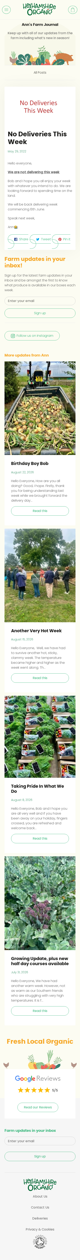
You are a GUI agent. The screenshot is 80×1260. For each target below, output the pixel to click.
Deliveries (40, 1218)
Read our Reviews (38, 1107)
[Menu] (6, 10)
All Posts (40, 72)
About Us (40, 1196)
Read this (40, 511)
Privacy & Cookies (40, 1229)
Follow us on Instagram (35, 335)
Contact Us (40, 1207)
